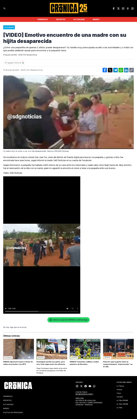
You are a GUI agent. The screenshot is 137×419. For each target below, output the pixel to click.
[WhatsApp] (132, 8)
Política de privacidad (13, 412)
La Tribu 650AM (122, 400)
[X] (81, 386)
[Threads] (128, 8)
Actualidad (79, 19)
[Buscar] (4, 8)
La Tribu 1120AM (122, 404)
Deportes (60, 19)
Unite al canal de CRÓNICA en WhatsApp (70, 320)
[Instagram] (123, 8)
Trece (119, 393)
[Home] (18, 385)
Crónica (119, 389)
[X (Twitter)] (118, 8)
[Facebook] (113, 8)
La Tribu (119, 407)
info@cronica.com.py (84, 394)
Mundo (96, 19)
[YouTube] (89, 386)
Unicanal (120, 397)
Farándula (42, 19)
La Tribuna (120, 386)
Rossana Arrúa (32, 55)
